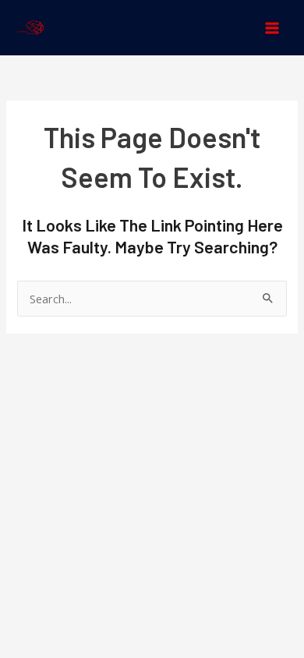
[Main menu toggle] (272, 28)
